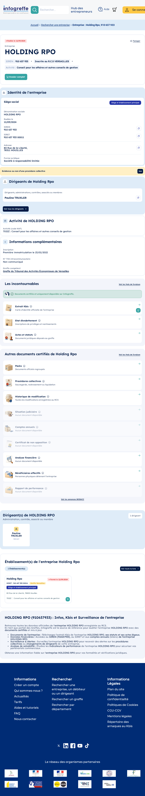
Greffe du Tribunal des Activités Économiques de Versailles (36, 271)
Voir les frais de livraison (129, 284)
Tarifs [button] (18, 702)
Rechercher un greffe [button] (67, 699)
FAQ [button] (17, 713)
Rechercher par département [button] (63, 707)
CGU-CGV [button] (114, 710)
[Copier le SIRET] (139, 136)
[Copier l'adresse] (139, 148)
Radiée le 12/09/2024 (16, 41)
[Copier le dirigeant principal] (138, 198)
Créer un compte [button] (26, 685)
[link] (38, 589)
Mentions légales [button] (119, 716)
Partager (136, 41)
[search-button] (35, 10)
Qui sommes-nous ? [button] (28, 690)
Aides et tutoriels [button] (26, 707)
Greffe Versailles (37, 583)
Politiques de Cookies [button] (122, 705)
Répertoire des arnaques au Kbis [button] (119, 724)
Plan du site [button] (115, 689)
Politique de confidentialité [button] (117, 697)
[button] (81, 10)
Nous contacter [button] (25, 719)
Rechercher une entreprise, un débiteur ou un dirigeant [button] (68, 689)
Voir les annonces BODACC (72, 499)
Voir (140, 171)
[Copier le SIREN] (139, 128)
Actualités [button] (21, 696)
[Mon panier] (114, 9)
